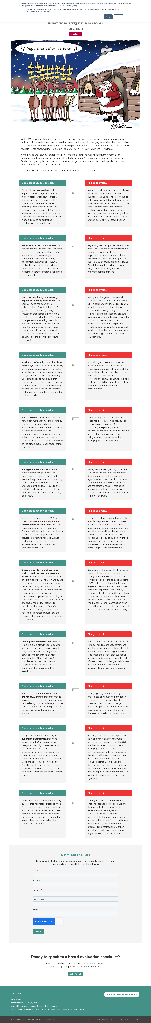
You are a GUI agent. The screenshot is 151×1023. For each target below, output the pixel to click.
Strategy (75, 34)
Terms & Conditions (104, 1019)
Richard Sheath (76, 29)
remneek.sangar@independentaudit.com (40, 1006)
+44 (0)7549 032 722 (32, 1003)
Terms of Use (122, 1019)
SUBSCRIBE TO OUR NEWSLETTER (122, 994)
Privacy (87, 1019)
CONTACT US (75, 974)
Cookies (137, 1019)
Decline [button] (118, 17)
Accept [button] (108, 17)
